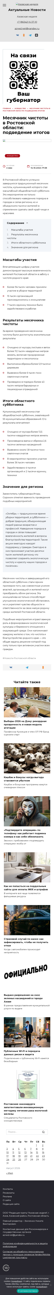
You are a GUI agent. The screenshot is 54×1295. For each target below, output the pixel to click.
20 (25, 1156)
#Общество (12, 156)
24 (7, 1159)
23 (43, 1156)
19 (19, 1156)
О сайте (7, 1200)
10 (7, 1152)
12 (19, 1152)
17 (7, 1156)
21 (31, 1156)
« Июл (9, 1173)
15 (37, 1152)
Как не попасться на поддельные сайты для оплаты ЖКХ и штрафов (26, 888)
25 (13, 1159)
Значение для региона (24, 247)
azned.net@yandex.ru (27, 28)
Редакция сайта (11, 1204)
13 (25, 1152)
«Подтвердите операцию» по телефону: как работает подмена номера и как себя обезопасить (25, 833)
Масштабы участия (22, 230)
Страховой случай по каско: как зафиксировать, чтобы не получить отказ (26, 942)
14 (31, 1152)
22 (37, 1156)
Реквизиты (8, 1193)
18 (13, 1156)
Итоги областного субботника (28, 242)
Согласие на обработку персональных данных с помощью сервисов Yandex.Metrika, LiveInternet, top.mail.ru (26, 1254)
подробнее (17, 1281)
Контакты (8, 1189)
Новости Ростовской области (20, 658)
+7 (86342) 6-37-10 (27, 22)
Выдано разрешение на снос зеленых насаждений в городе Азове (23, 998)
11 (13, 1152)
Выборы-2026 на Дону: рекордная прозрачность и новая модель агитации (25, 724)
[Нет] (50, 1285)
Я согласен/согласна (27, 1291)
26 (19, 1159)
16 (43, 1152)
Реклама (7, 1196)
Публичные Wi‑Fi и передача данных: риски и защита (22, 1053)
